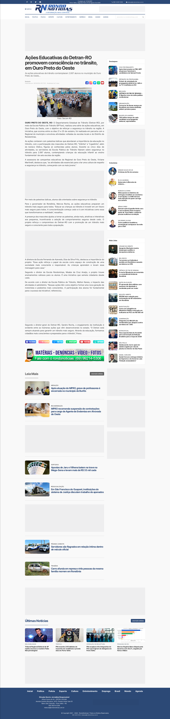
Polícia (43, 17)
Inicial (27, 17)
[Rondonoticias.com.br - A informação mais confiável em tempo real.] (54, 9)
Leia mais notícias (97, 374)
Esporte (51, 17)
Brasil (90, 17)
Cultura (59, 17)
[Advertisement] (122, 9)
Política (35, 17)
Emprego (82, 17)
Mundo (97, 17)
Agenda (105, 17)
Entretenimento (71, 17)
